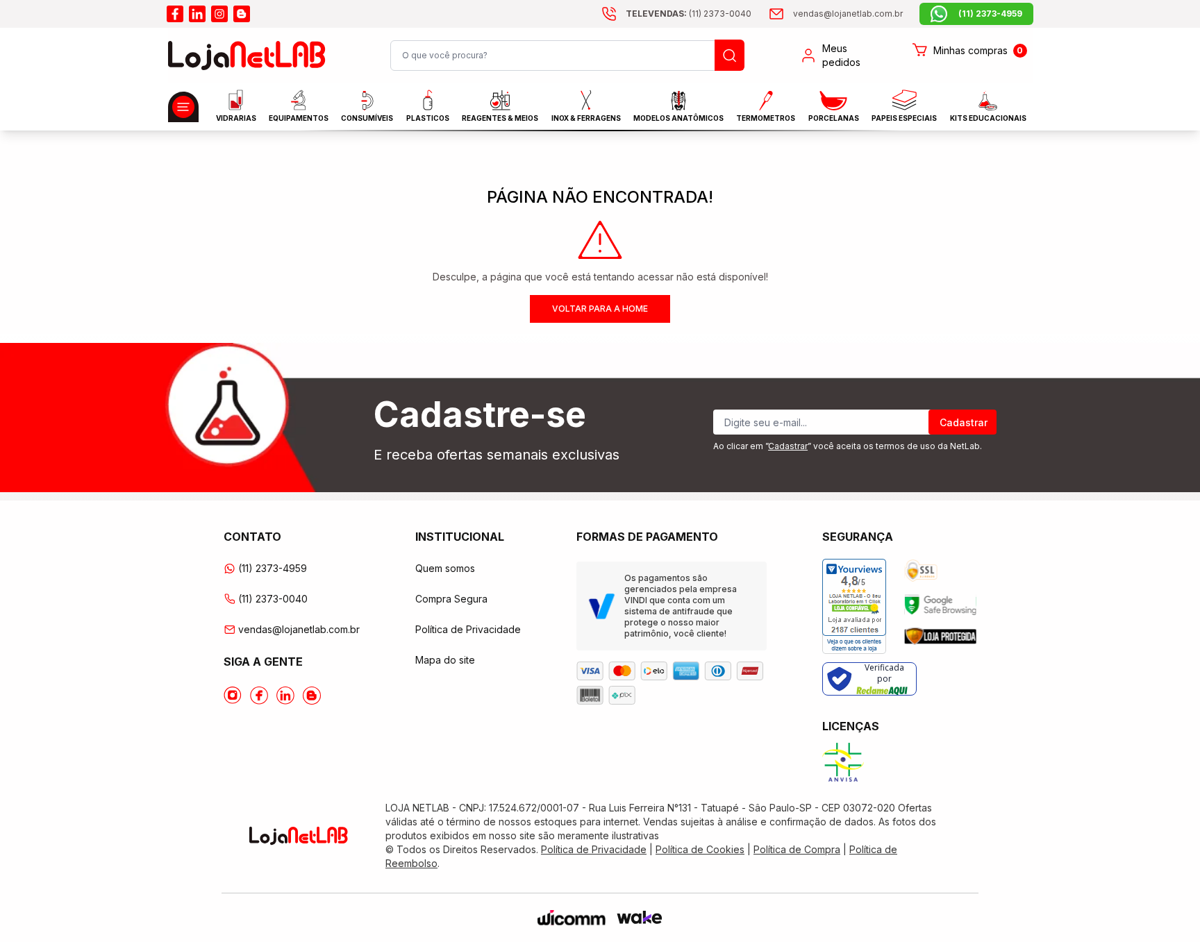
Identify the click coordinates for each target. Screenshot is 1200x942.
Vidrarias (236, 118)
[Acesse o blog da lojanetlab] (241, 14)
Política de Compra (796, 849)
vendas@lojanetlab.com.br (299, 629)
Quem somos (445, 568)
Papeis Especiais (904, 118)
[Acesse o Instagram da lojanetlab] (233, 696)
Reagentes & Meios (500, 118)
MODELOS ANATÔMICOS (678, 118)
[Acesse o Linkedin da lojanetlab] (285, 696)
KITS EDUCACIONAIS (988, 118)
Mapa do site (445, 660)
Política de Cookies (700, 849)
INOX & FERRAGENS (586, 118)
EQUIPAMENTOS (298, 118)
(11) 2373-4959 (272, 568)
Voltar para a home (600, 308)
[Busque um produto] (729, 55)
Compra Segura (451, 599)
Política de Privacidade (468, 629)
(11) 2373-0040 (273, 599)
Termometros (765, 118)
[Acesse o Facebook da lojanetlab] (259, 696)
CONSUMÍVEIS (367, 118)
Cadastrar (964, 422)
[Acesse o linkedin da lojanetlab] (197, 14)
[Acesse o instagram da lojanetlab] (219, 14)
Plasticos (427, 118)
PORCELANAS (833, 118)
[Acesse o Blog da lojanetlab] (312, 696)
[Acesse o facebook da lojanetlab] (175, 14)
